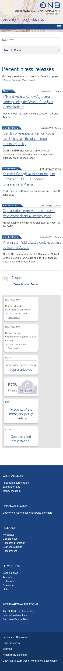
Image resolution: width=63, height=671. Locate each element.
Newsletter (9, 585)
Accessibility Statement (15, 654)
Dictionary (8, 581)
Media (8, 358)
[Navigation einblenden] (59, 26)
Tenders (7, 577)
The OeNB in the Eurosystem (19, 611)
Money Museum (12, 490)
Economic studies (12, 546)
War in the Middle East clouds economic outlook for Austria (32, 245)
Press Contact (13, 300)
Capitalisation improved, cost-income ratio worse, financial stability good (29, 213)
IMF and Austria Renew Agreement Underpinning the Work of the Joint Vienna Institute (28, 101)
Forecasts (8, 534)
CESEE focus (10, 538)
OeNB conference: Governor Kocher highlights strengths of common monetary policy (29, 138)
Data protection (11, 643)
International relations (15, 615)
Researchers (10, 551)
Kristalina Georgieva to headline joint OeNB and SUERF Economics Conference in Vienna (29, 179)
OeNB (8, 429)
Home (4, 39)
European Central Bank (16, 619)
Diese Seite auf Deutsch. (27, 284)
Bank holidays (10, 572)
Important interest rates (16, 482)
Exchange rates (11, 486)
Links (6, 589)
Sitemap (7, 648)
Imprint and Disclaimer (15, 637)
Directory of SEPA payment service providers (27, 512)
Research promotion (14, 542)
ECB (7, 402)
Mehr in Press (12, 50)
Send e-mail (14, 317)
